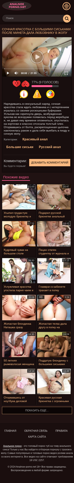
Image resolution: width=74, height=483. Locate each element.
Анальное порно (12, 446)
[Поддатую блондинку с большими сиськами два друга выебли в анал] (54, 344)
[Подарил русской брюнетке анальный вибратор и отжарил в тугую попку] (54, 197)
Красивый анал (35, 139)
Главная (10, 430)
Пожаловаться (37, 94)
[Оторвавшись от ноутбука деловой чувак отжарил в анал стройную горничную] (19, 381)
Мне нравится (16, 84)
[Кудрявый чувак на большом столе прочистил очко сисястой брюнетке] (19, 233)
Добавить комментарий (49, 162)
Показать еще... (37, 410)
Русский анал (50, 147)
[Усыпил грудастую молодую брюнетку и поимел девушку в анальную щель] (19, 197)
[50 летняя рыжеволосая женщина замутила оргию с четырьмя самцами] (19, 344)
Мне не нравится (25, 84)
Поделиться (50, 94)
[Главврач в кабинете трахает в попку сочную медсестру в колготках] (54, 270)
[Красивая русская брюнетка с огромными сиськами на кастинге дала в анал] (54, 381)
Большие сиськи (20, 147)
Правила (61, 430)
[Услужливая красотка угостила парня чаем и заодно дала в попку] (19, 270)
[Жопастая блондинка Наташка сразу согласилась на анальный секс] (19, 307)
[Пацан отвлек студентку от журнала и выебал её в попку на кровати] (54, 233)
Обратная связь (36, 430)
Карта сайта (37, 436)
